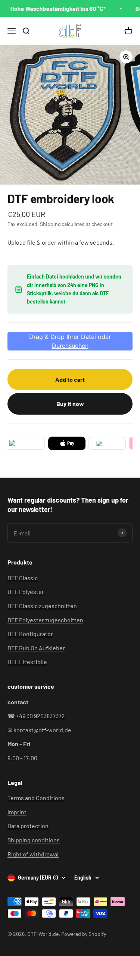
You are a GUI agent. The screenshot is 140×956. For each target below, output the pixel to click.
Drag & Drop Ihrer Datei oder (70, 341)
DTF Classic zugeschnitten (42, 605)
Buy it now (70, 403)
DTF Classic (22, 577)
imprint (17, 811)
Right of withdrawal (33, 854)
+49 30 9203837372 (40, 715)
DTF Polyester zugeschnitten (45, 619)
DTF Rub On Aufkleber (36, 647)
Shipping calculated (62, 224)
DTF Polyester (25, 591)
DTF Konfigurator (30, 633)
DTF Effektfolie (27, 661)
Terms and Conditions (36, 797)
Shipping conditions (33, 839)
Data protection (28, 825)
